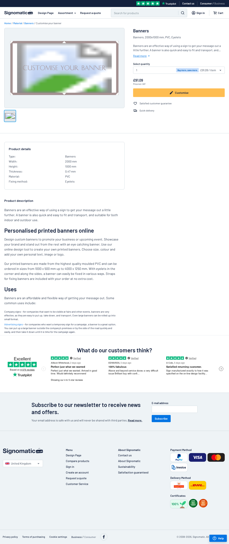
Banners (29, 23)
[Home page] (31, 451)
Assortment (65, 12)
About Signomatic (129, 461)
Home (7, 23)
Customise (182, 92)
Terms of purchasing (33, 536)
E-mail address (160, 403)
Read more (140, 55)
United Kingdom (21, 463)
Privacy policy (10, 536)
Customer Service (77, 483)
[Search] (182, 13)
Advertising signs (13, 324)
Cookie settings (58, 536)
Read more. (135, 420)
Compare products (77, 461)
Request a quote (90, 12)
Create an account (77, 472)
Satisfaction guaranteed (133, 472)
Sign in (70, 466)
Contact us (125, 455)
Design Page (46, 12)
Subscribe (161, 418)
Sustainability (126, 466)
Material (17, 23)
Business (219, 3)
